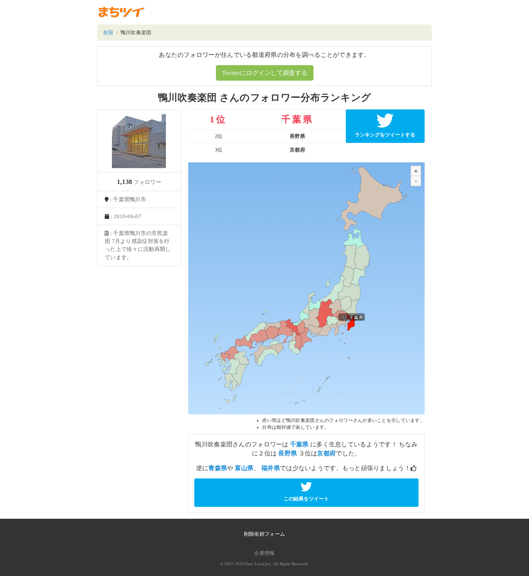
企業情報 (264, 553)
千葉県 (299, 444)
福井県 (270, 468)
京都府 (326, 453)
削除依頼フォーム (264, 534)
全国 (108, 32)
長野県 (287, 453)
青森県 (217, 468)
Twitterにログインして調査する (264, 72)
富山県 (244, 468)
